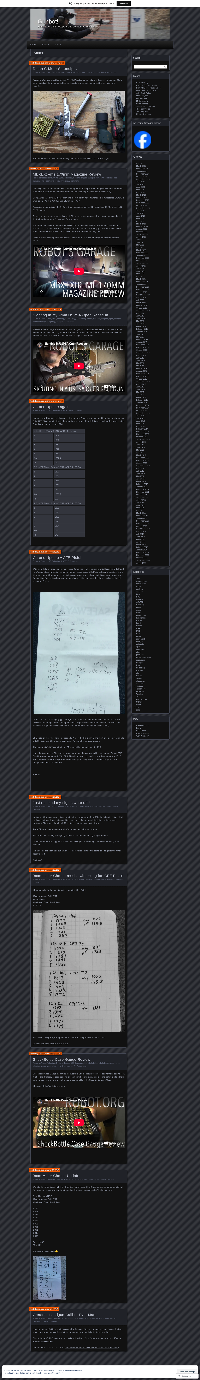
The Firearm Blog (143, 109)
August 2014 (141, 416)
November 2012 (142, 460)
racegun (117, 319)
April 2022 (140, 248)
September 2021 (143, 263)
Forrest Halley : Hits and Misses (148, 88)
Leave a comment (108, 72)
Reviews (76, 178)
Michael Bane (141, 98)
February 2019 (142, 329)
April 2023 (140, 221)
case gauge (115, 1063)
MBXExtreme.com (58, 198)
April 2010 (140, 542)
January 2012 (141, 487)
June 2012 (140, 474)
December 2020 (142, 287)
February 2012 (142, 484)
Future (138, 607)
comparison (37, 1321)
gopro (138, 610)
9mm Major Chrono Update (56, 1176)
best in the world (102, 1318)
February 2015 (142, 400)
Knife (138, 634)
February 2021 (142, 282)
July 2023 (140, 213)
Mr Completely (142, 101)
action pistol (141, 584)
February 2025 (142, 169)
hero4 (138, 623)
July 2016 (140, 358)
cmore (81, 806)
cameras (139, 600)
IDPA (138, 628)
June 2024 (140, 187)
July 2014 (140, 418)
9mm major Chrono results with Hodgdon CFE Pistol (99, 569)
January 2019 (141, 332)
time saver (66, 1066)
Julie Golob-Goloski (144, 93)
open (111, 319)
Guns (49, 72)
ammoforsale (90, 1318)
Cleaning (140, 605)
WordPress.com (142, 736)
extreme (109, 178)
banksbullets (89, 1063)
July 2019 (140, 316)
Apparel (139, 592)
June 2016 (140, 361)
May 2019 (140, 321)
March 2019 (141, 326)
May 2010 (140, 539)
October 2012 (141, 463)
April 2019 (140, 324)
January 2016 (141, 371)
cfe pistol (96, 319)
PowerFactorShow (143, 657)
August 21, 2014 (53, 870)
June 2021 (140, 271)
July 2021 (140, 269)
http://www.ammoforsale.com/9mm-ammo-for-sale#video (91, 1347)
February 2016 (142, 368)
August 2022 (141, 237)
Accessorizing (46, 178)
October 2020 (141, 292)
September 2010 (143, 529)
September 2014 (143, 413)
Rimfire (139, 676)
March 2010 (141, 545)
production (140, 660)
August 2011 (141, 500)
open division (51, 181)
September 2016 (143, 353)
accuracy (82, 319)
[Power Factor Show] (142, 148)
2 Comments (69, 322)
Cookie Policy (57, 1373)
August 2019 (141, 313)
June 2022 (140, 242)
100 (72, 1063)
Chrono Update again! (52, 407)
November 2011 (142, 492)
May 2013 (140, 450)
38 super (91, 178)
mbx (43, 181)
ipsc (88, 72)
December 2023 (142, 200)
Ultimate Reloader (143, 114)
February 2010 (142, 547)
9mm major (79, 879)
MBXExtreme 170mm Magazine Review (67, 174)
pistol (138, 652)
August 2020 (141, 297)
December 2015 (142, 374)
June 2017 (140, 334)
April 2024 (140, 192)
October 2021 (141, 261)
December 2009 (142, 552)
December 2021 (142, 258)
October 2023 (141, 205)
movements (141, 639)
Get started (123, 3)
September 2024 (143, 179)
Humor (49, 1318)
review (60, 181)
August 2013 (141, 442)
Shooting (60, 319)
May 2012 (140, 476)
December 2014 (142, 405)
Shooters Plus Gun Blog (145, 106)
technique (140, 692)
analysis (139, 589)
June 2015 (140, 389)
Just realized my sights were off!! (61, 803)
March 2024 (141, 195)
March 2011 (141, 513)
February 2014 (142, 429)
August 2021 (141, 266)
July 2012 (140, 471)
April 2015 (140, 395)
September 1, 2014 (55, 401)
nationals (140, 644)
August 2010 (141, 531)
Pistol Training (142, 104)
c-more (89, 319)
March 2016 (141, 366)
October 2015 (141, 379)
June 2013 (140, 447)
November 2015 (142, 376)
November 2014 (142, 408)
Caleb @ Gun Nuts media (146, 85)
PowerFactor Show (82, 1187)
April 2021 (140, 276)
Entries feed (141, 731)
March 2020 (141, 303)
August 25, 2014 (53, 797)
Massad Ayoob (142, 96)
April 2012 (140, 479)
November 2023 (142, 203)
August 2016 (141, 355)
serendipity (37, 322)
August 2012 (141, 468)
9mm (98, 178)
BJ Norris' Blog (142, 83)
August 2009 (141, 563)
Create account (142, 725)
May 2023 (140, 219)
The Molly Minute (143, 112)
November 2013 (142, 434)
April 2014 (140, 426)
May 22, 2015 (52, 169)
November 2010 (142, 524)
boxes (138, 594)
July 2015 (140, 387)
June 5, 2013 (52, 1309)
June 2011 (140, 505)
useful (73, 1066)
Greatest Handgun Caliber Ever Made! (66, 1315)
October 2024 (141, 177)
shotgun (139, 686)
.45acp (70, 1318)
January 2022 (141, 255)
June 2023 (140, 216)
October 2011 (141, 495)
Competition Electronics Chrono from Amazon (67, 418)
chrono (90, 1179)
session (139, 678)
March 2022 (141, 250)
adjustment (77, 72)
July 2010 (140, 534)
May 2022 (140, 245)
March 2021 (141, 279)
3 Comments (74, 181)
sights (108, 806)
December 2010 (142, 521)
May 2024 (140, 190)
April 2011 (140, 510)
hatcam (139, 621)
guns (84, 72)
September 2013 (143, 439)
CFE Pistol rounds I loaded (73, 332)
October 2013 (141, 437)
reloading (111, 879)
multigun (139, 642)
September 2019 (143, 311)
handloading (141, 618)
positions (139, 655)
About (33, 45)
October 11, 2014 (54, 309)
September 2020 (143, 295)
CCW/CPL (140, 602)
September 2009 (143, 560)
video (138, 705)
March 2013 (141, 455)
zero (63, 72)
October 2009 (141, 558)
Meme (138, 636)
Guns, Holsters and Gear (146, 91)
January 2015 (141, 403)
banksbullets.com (102, 1063)
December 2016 (142, 345)
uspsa (93, 72)
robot (49, 1066)
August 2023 (141, 211)
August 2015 (141, 384)
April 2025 (140, 163)
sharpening (140, 681)
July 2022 (140, 240)
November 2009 (142, 555)
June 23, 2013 (53, 1170)
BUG (138, 597)
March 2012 (141, 481)
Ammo (43, 72)
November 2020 (142, 290)
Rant (138, 665)
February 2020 (142, 305)
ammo (102, 178)
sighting (52, 322)
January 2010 (141, 550)
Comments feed (142, 733)
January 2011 (141, 518)
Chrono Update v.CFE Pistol (57, 558)
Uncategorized (142, 699)
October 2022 (141, 232)
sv (57, 322)
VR (137, 707)
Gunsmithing (141, 615)
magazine (37, 181)
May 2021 (140, 274)
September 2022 (143, 234)
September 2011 (142, 497)
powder (103, 879)
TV (137, 697)
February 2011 (142, 516)
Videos (45, 45)
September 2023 (143, 208)
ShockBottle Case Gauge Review (61, 1059)
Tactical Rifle (141, 689)
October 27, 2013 (54, 1054)
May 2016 (140, 363)
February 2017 (142, 340)
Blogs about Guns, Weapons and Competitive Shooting (66, 26)
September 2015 (143, 382)
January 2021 (141, 284)
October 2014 (141, 411)
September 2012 (143, 466)
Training (139, 694)
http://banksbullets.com (54, 1086)
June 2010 (140, 537)
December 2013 (142, 432)
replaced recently (94, 329)
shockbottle (56, 1066)
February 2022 (142, 253)
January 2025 (141, 171)
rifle (137, 673)
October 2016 (141, 350)
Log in (138, 728)
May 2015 (140, 392)
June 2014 (140, 421)
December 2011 (142, 489)
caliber (113, 1318)
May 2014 (140, 424)
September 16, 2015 (55, 63)
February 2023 (142, 226)
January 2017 (141, 342)
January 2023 (141, 229)
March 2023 (141, 224)
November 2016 (142, 347)
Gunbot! (48, 21)
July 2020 (140, 300)
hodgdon (104, 319)
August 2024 (141, 182)
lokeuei (41, 63)
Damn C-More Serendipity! (56, 69)
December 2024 (142, 174)
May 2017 (140, 337)
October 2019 (141, 308)
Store (58, 45)
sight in (45, 322)
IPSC (54, 319)
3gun (138, 578)
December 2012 (142, 458)
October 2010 (141, 526)
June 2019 (140, 319)
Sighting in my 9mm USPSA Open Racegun (70, 315)
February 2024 (142, 198)
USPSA (68, 319)
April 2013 (140, 453)
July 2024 (140, 184)
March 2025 (141, 166)
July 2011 (140, 503)
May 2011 (140, 508)
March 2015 (141, 397)
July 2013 (140, 445)
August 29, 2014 (53, 552)
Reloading (56, 72)
